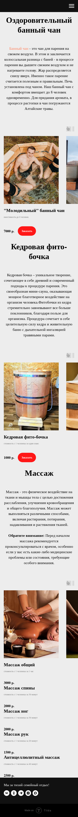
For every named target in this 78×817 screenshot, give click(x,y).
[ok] (14, 793)
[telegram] (21, 793)
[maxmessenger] (35, 793)
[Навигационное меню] (71, 6)
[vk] (6, 793)
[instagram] (28, 793)
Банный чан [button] (18, 48)
